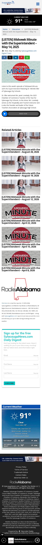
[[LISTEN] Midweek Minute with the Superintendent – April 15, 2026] (21, 235)
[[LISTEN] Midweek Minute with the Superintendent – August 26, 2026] (21, 140)
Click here (5, 303)
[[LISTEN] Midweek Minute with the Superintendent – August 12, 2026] (21, 187)
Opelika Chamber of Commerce (29, 501)
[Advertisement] (21, 10)
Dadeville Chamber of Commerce (22, 499)
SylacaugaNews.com (11, 316)
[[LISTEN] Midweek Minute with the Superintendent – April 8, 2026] (21, 258)
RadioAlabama (13, 488)
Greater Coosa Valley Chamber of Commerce (20, 492)
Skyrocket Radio (27, 531)
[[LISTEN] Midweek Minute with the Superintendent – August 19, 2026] (21, 164)
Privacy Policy (21, 467)
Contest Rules (21, 475)
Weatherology (33, 533)
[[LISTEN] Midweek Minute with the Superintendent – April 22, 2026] (21, 211)
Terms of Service (21, 469)
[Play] (4, 113)
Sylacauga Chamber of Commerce (21, 491)
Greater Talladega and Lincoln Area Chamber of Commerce (21, 494)
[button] (37, 4)
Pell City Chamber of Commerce (13, 503)
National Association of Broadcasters (26, 505)
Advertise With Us (21, 477)
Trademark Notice (21, 472)
